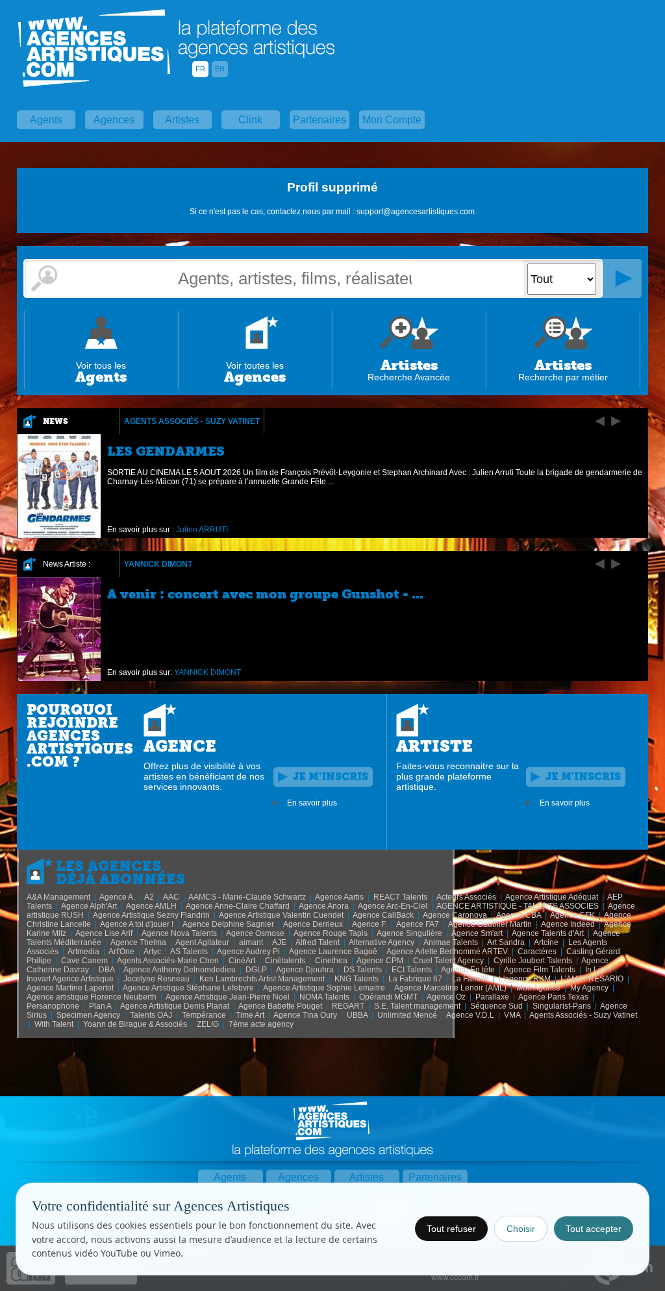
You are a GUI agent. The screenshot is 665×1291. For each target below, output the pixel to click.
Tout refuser (451, 1228)
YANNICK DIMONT (158, 564)
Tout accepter (593, 1228)
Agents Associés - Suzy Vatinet (192, 421)
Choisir (521, 1228)
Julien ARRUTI (202, 529)
